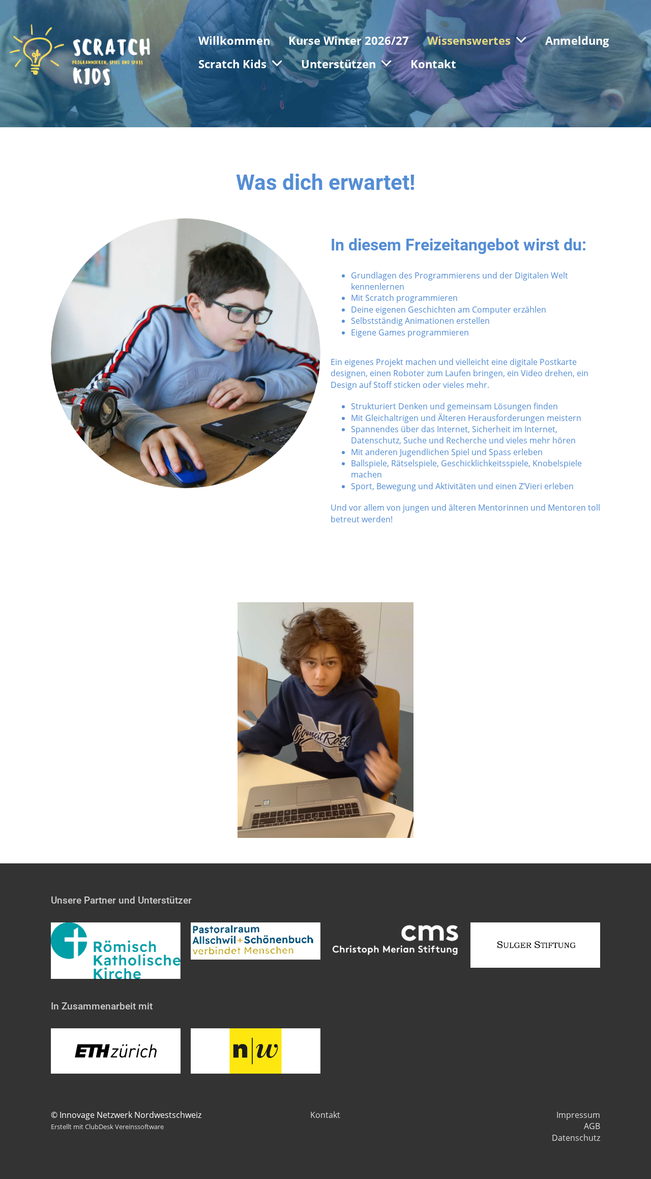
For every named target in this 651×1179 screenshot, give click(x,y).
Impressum (578, 1114)
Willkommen (234, 40)
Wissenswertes (469, 40)
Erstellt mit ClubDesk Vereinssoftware (107, 1126)
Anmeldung (577, 40)
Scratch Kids (232, 63)
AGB (592, 1126)
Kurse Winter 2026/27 (348, 40)
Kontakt (433, 63)
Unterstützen (338, 63)
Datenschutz (576, 1137)
